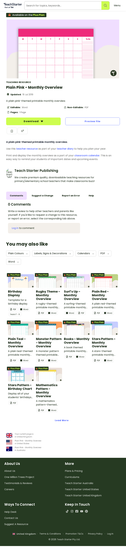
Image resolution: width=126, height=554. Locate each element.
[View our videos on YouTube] (81, 511)
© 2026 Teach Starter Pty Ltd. (64, 539)
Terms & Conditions (50, 533)
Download (31, 121)
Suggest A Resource (16, 524)
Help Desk (10, 512)
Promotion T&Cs (74, 533)
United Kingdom (25, 533)
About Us (9, 471)
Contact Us (11, 518)
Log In (110, 533)
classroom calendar (87, 155)
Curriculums (72, 477)
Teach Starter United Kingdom (83, 495)
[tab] (16, 196)
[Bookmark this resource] (12, 131)
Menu (117, 5)
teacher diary (65, 149)
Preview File (92, 121)
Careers (9, 489)
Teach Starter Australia (79, 483)
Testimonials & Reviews (18, 483)
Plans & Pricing (74, 471)
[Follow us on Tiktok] (67, 511)
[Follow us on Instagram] (72, 511)
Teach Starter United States (82, 489)
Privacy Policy (95, 533)
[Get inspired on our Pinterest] (86, 511)
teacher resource (27, 149)
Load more (62, 420)
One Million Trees (19, 477)
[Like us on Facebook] (76, 511)
